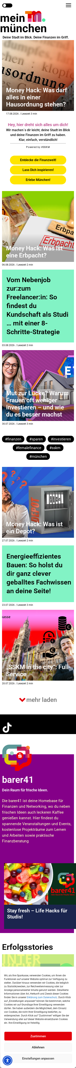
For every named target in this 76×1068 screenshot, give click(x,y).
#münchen (38, 456)
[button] (68, 5)
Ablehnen (38, 1047)
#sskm (54, 448)
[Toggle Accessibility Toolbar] (7, 1060)
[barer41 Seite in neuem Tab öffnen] (25, 757)
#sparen (36, 439)
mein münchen (23, 23)
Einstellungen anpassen (38, 1058)
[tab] (38, 160)
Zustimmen (38, 1036)
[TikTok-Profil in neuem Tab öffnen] (7, 728)
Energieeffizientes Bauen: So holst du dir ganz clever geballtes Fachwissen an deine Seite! (38, 573)
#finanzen (13, 439)
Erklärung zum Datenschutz (42, 997)
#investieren (61, 439)
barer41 (18, 779)
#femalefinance (28, 448)
